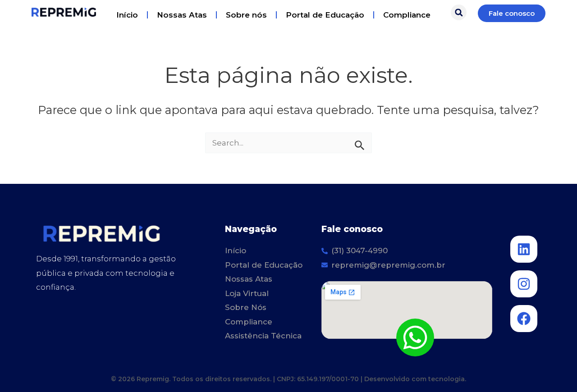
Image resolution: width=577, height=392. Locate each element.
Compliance (406, 14)
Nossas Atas (182, 14)
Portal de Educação (325, 14)
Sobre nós (246, 14)
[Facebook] (523, 318)
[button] (459, 12)
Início (127, 14)
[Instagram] (523, 283)
